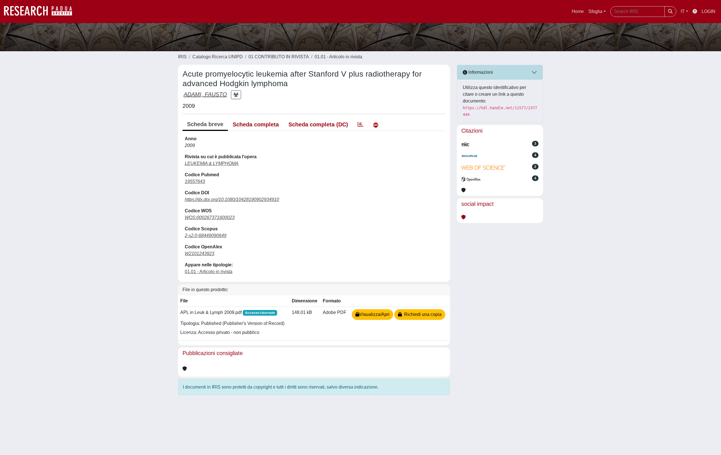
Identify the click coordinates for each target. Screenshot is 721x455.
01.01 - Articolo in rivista (338, 56)
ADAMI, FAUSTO (205, 94)
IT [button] (683, 11)
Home (578, 11)
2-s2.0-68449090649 (205, 235)
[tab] (360, 124)
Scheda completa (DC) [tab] (318, 124)
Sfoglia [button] (595, 11)
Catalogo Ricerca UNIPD (217, 56)
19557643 (195, 181)
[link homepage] (40, 11)
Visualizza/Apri (374, 314)
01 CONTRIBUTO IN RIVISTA (278, 56)
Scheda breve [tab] (205, 124)
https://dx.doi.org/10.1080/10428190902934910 (232, 199)
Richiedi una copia (422, 314)
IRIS (182, 56)
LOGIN (708, 11)
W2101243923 (199, 253)
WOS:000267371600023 (210, 217)
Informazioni (480, 72)
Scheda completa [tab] (256, 124)
